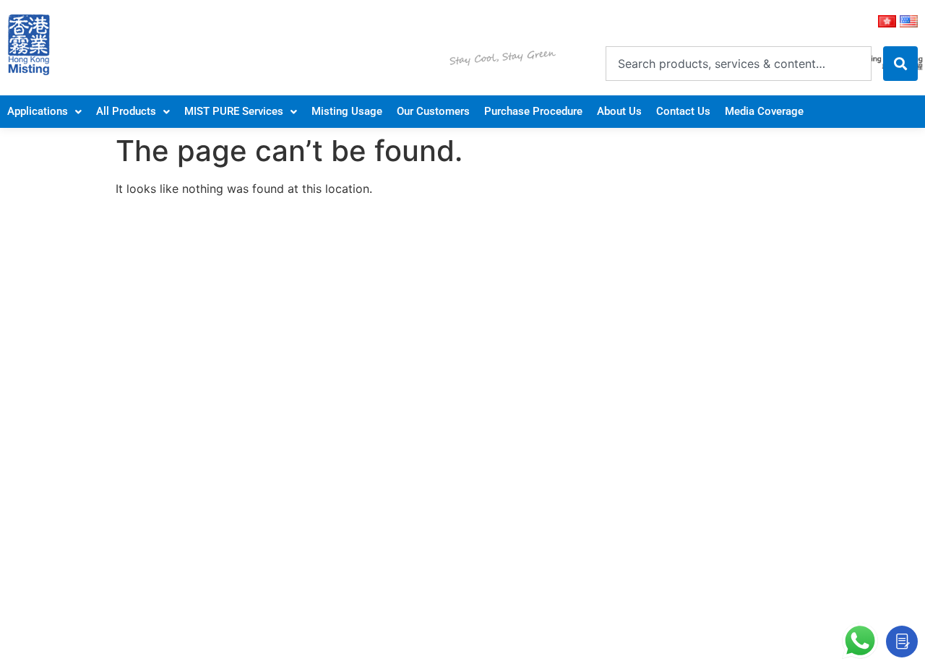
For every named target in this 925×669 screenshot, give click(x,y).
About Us (619, 111)
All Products (126, 111)
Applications (37, 111)
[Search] (900, 63)
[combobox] (739, 63)
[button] (44, 111)
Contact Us (683, 111)
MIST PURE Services (233, 111)
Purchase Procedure (533, 111)
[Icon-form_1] (902, 641)
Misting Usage (346, 111)
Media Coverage (764, 111)
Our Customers (433, 111)
